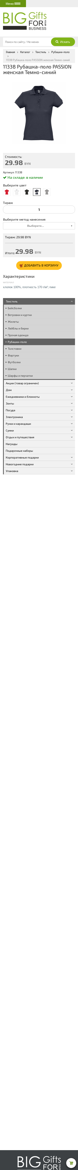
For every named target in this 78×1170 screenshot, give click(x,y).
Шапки (12, 369)
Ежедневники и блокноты (23, 396)
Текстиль (12, 301)
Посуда (10, 410)
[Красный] (7, 192)
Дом (9, 390)
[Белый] (17, 192)
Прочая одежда (18, 335)
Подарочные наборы (19, 450)
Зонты (10, 403)
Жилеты (13, 321)
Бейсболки (15, 308)
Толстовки (14, 348)
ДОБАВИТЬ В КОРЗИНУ (40, 265)
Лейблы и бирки (18, 328)
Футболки (14, 362)
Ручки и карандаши (18, 423)
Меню (10, 3)
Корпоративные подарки (22, 457)
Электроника (14, 417)
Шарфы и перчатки (20, 375)
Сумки (10, 430)
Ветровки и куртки (20, 315)
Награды (11, 444)
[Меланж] (47, 192)
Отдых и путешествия (20, 437)
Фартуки (13, 355)
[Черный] (27, 192)
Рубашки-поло (17, 342)
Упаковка (12, 471)
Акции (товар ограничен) (22, 383)
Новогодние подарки (20, 464)
